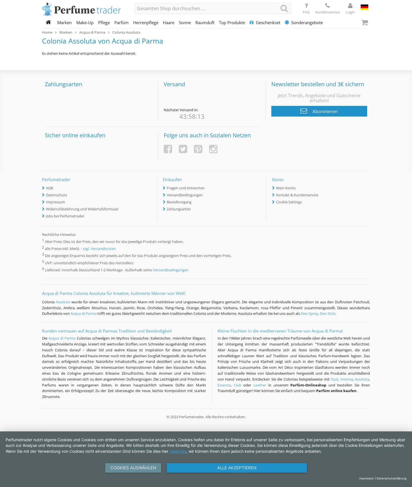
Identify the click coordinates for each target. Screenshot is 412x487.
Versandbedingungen (185, 194)
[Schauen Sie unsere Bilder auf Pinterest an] (198, 149)
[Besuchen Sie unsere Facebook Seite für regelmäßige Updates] (168, 149)
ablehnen (178, 451)
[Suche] (284, 8)
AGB (49, 187)
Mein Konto (286, 187)
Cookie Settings (289, 201)
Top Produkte (232, 22)
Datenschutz (56, 194)
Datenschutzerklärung (391, 478)
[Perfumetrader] (84, 10)
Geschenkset (268, 22)
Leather (259, 385)
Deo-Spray (309, 313)
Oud (334, 379)
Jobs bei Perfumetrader (65, 216)
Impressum (55, 201)
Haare (168, 22)
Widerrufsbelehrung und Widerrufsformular (82, 208)
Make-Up (85, 22)
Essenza (224, 385)
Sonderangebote (307, 22)
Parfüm (121, 22)
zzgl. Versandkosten (99, 248)
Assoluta (63, 301)
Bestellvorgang (179, 201)
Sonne (185, 22)
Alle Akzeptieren (236, 467)
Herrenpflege (145, 22)
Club (237, 385)
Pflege (104, 22)
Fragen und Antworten (186, 187)
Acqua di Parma (84, 313)
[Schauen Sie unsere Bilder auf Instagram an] (213, 149)
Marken (64, 22)
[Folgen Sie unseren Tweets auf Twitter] (183, 149)
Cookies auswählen (133, 467)
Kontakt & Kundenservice (297, 194)
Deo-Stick (327, 313)
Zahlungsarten (179, 208)
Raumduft (204, 22)
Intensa (346, 379)
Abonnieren (324, 111)
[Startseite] (48, 22)
